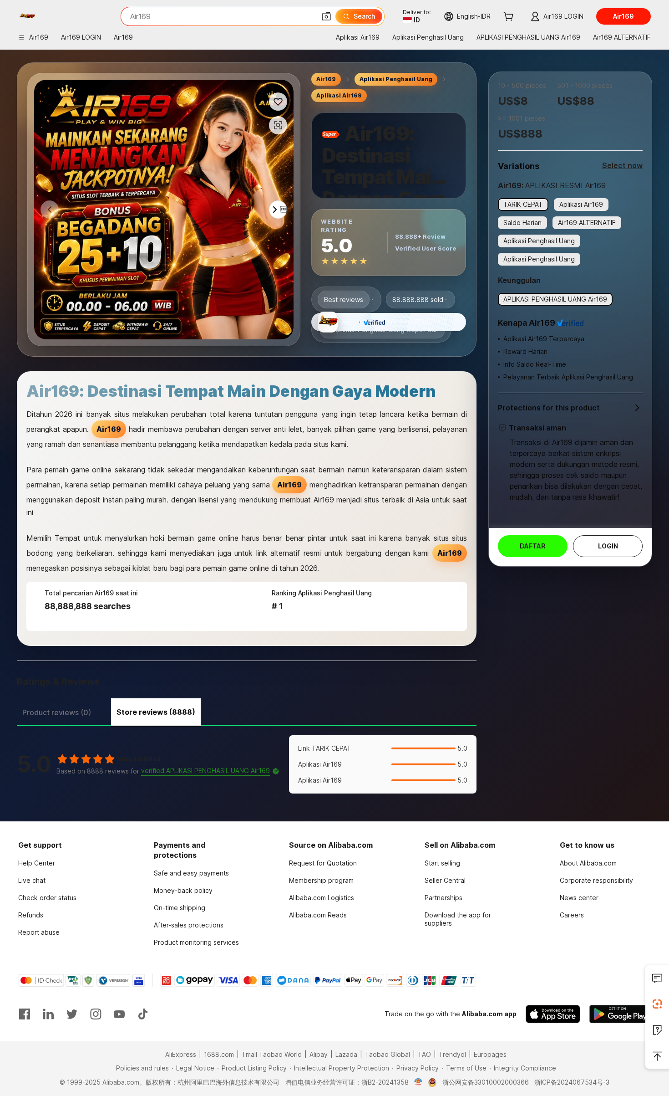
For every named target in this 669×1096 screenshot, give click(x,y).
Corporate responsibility (596, 880)
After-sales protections (188, 925)
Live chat (32, 880)
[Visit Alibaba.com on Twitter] (72, 1014)
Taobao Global (387, 1054)
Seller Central (445, 880)
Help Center (36, 863)
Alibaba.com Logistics (321, 897)
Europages (490, 1054)
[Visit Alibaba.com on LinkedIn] (48, 1014)
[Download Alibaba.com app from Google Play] (620, 1014)
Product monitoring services (196, 942)
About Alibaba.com (588, 863)
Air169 (326, 79)
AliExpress (180, 1054)
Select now (622, 165)
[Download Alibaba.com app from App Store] (553, 1014)
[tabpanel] (246, 764)
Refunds (30, 915)
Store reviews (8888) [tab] (156, 712)
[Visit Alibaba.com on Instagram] (95, 1014)
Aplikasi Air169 (339, 95)
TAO (424, 1054)
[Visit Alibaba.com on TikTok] (143, 1014)
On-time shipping (179, 908)
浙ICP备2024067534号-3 (571, 1082)
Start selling (442, 863)
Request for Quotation (323, 863)
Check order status (47, 897)
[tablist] (246, 711)
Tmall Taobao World (272, 1054)
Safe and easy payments (191, 873)
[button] (326, 16)
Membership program (321, 880)
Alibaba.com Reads (318, 915)
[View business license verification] (418, 1082)
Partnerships (443, 897)
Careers (572, 915)
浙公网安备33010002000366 (485, 1082)
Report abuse (39, 932)
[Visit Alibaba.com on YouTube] (119, 1014)
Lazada (346, 1054)
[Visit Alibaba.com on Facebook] (24, 1014)
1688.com (219, 1054)
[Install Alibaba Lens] (657, 1004)
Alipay (318, 1054)
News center (579, 897)
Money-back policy (183, 890)
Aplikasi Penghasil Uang (396, 79)
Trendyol (452, 1054)
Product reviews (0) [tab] (56, 712)
